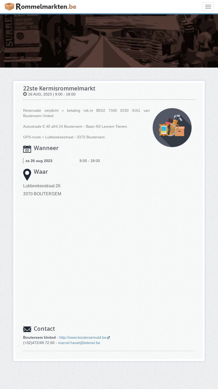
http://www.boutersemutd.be (82, 337)
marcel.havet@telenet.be (79, 343)
